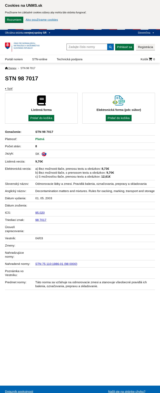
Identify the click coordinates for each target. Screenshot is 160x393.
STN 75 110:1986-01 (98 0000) (56, 264)
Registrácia (145, 47)
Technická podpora (69, 59)
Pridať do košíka (41, 118)
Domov (12, 68)
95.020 (40, 212)
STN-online (39, 59)
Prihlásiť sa (124, 47)
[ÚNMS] (23, 47)
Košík (148, 59)
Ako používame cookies (42, 19)
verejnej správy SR (35, 32)
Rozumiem (14, 19)
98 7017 (40, 220)
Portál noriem (14, 59)
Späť (10, 88)
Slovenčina (144, 32)
